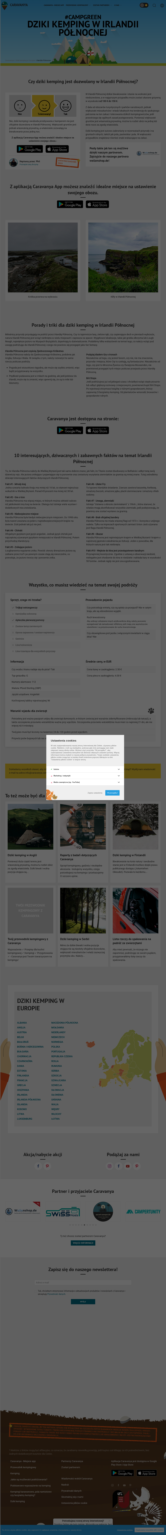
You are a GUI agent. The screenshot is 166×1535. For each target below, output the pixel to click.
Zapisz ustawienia (95, 793)
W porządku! (112, 793)
